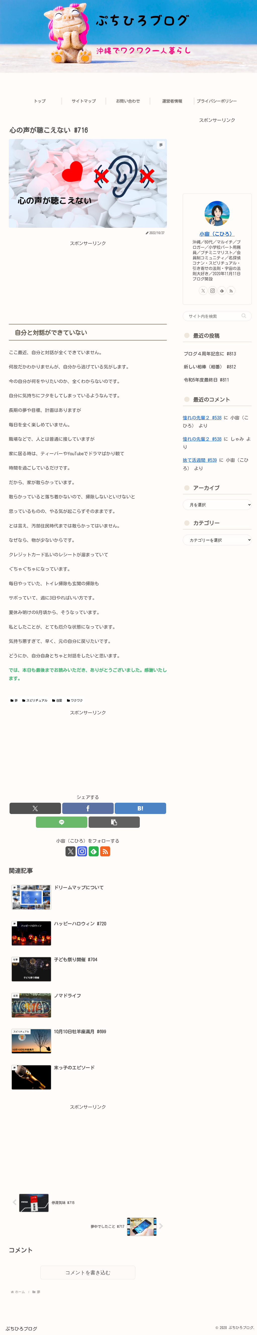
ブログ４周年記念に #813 (210, 353)
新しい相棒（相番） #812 (210, 366)
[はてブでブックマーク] (140, 808)
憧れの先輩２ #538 (202, 417)
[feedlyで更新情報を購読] (94, 851)
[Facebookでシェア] (88, 808)
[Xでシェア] (35, 808)
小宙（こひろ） (217, 234)
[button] (114, 822)
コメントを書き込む (87, 1272)
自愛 (59, 700)
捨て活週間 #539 (200, 460)
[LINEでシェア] (61, 822)
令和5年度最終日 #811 (206, 380)
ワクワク (77, 700)
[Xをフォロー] (71, 851)
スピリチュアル (36, 700)
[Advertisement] (88, 282)
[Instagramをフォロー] (82, 851)
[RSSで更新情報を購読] (105, 851)
